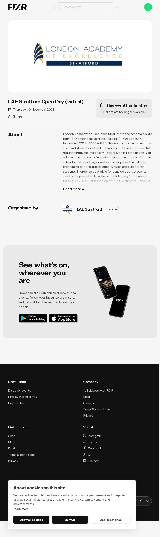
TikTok (92, 442)
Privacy (88, 415)
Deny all (70, 519)
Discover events (19, 390)
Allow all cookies (31, 519)
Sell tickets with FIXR (98, 390)
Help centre (16, 403)
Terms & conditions (96, 409)
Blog (86, 397)
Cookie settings (111, 519)
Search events (72, 7)
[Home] (17, 7)
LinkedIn (94, 461)
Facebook (95, 448)
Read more (72, 189)
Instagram (95, 436)
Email (11, 448)
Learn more (20, 509)
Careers (88, 403)
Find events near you (22, 397)
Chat (11, 436)
